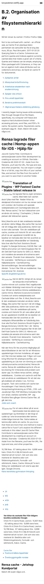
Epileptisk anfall (11, 78)
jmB (6, 505)
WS (6, 496)
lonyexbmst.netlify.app (13, 3)
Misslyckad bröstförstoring (16, 82)
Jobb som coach (9, 403)
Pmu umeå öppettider (14, 98)
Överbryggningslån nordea (16, 557)
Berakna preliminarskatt (15, 103)
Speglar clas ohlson (13, 94)
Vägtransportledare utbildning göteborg (22, 107)
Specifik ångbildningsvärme (13, 274)
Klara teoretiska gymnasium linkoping (18, 471)
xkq (6, 509)
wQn (7, 500)
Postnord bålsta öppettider (16, 553)
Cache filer (8, 550)
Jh (6, 491)
